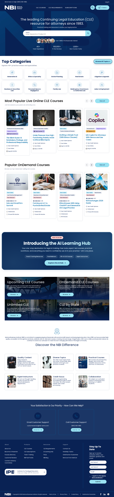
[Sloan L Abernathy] (49, 41)
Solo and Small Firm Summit (14, 204)
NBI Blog (45, 458)
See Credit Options (13, 146)
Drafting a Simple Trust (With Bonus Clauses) (68, 136)
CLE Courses (28, 449)
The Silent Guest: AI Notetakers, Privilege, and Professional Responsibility (17, 140)
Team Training (28, 455)
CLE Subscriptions (29, 452)
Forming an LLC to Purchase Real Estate (41, 204)
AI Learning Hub (48, 452)
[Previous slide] (87, 101)
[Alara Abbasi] (42, 41)
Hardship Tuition (68, 452)
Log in (107, 2)
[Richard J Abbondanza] (39, 41)
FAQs (45, 455)
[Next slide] (92, 101)
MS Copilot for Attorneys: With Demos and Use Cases (96, 137)
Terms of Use (52, 494)
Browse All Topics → (103, 61)
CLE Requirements (49, 449)
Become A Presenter (11, 452)
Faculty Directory (10, 455)
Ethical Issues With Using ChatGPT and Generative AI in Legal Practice (69, 205)
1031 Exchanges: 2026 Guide (94, 201)
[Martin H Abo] (45, 41)
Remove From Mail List (70, 458)
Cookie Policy (74, 494)
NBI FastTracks (28, 458)
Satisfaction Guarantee (70, 455)
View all (102, 101)
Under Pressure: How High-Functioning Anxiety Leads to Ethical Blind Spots (44, 137)
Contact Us (66, 449)
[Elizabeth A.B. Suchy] (52, 41)
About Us (8, 449)
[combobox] (54, 34)
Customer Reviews (11, 458)
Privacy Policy (63, 494)
